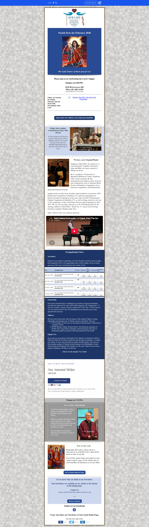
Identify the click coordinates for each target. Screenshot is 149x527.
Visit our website (74, 501)
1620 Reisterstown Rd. (74, 87)
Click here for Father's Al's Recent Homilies (74, 118)
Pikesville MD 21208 (74, 89)
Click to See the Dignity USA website (74, 352)
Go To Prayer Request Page (74, 472)
